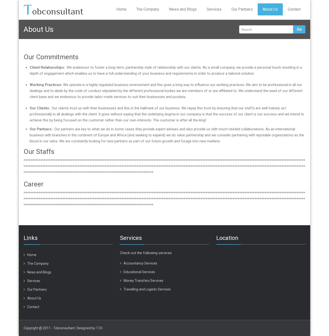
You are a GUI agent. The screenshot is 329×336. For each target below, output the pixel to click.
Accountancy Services (140, 263)
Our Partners (242, 9)
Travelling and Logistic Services (147, 289)
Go (299, 29)
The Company (147, 9)
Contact (294, 9)
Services (214, 9)
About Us (270, 9)
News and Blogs (183, 9)
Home (121, 9)
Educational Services (139, 272)
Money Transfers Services (143, 281)
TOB (99, 328)
